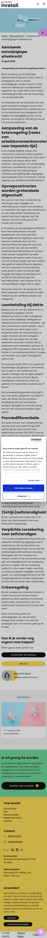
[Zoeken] (38, 4)
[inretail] (16, 4)
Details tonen (34, 480)
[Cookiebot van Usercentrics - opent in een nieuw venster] (33, 439)
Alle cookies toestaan (24, 488)
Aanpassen (22, 496)
